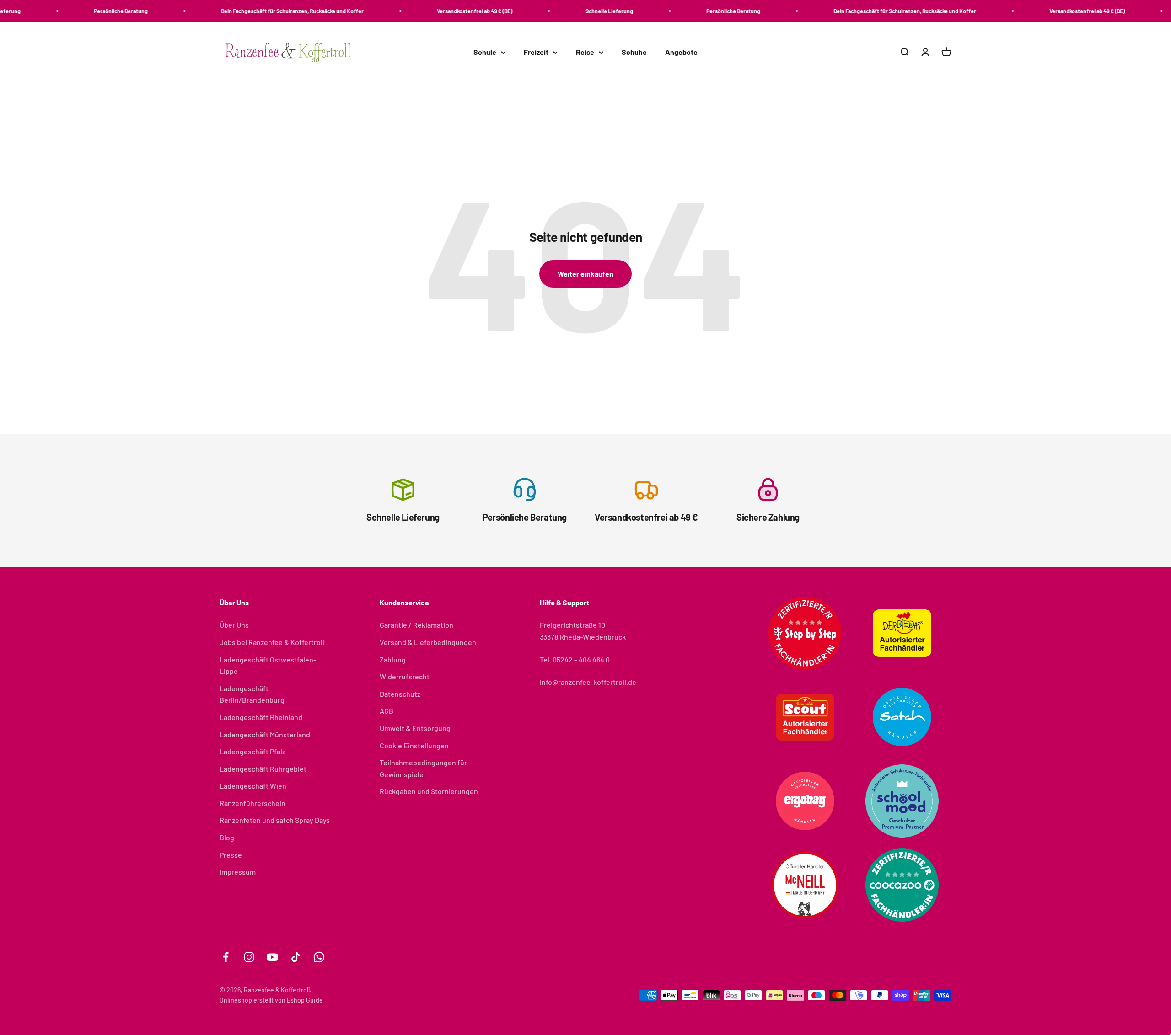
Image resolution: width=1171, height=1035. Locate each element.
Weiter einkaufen (585, 273)
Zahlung (393, 659)
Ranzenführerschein (252, 803)
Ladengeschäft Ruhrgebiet (263, 768)
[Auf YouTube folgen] (272, 957)
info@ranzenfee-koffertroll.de (588, 682)
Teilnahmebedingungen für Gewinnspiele (423, 768)
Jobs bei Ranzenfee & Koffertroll (272, 642)
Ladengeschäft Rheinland (261, 717)
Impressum (238, 871)
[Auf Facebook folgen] (226, 957)
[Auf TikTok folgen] (296, 957)
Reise (585, 52)
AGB (386, 710)
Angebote (681, 52)
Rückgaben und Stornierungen (429, 791)
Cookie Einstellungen (414, 745)
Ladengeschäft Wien (253, 785)
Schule (484, 52)
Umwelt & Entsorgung (415, 728)
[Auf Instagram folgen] (249, 957)
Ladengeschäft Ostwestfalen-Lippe (268, 665)
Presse (231, 854)
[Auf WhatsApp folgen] (319, 957)
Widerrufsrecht (405, 676)
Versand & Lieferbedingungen (428, 642)
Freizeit (536, 52)
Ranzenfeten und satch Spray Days (275, 820)
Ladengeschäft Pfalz (252, 751)
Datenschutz (400, 693)
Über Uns (234, 624)
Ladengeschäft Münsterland (265, 734)
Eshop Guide (305, 1000)
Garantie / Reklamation (416, 624)
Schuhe (634, 52)
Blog (227, 837)
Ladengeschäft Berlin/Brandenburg (252, 694)
